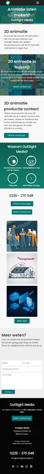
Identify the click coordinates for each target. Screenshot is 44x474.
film (24, 410)
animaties (31, 410)
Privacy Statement (22, 441)
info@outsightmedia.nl (22, 458)
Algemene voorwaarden (22, 443)
